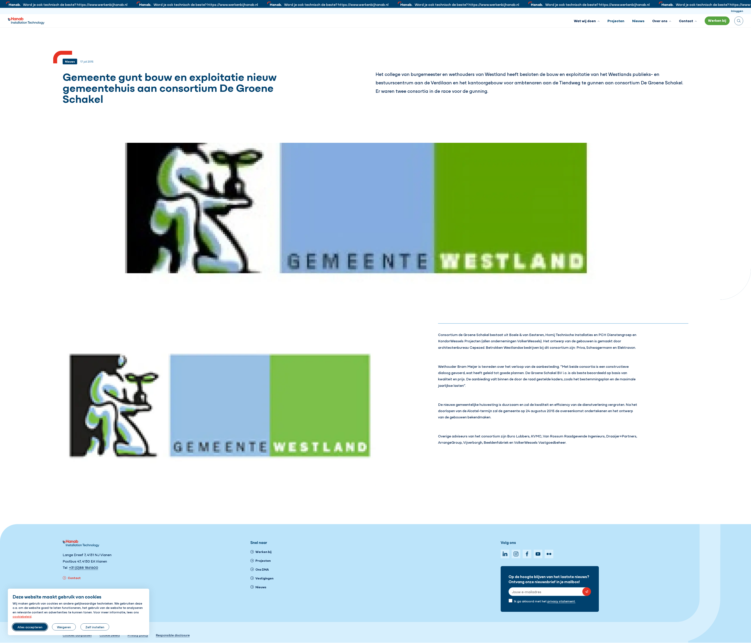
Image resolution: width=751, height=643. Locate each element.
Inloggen (737, 11)
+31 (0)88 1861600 (83, 567)
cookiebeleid (22, 616)
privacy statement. (561, 601)
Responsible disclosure (173, 635)
